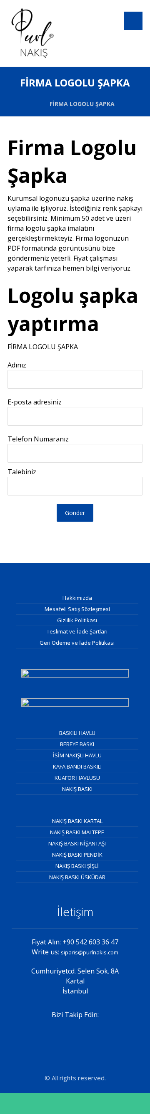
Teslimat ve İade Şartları (77, 631)
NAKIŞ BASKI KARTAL (77, 821)
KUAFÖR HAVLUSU (77, 777)
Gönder (75, 513)
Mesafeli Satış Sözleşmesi (77, 609)
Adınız (17, 365)
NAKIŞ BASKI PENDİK (77, 854)
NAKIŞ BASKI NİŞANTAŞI (77, 843)
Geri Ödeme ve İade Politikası (77, 642)
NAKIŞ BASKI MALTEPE (77, 832)
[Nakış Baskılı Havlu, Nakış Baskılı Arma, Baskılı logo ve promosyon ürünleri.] (33, 33)
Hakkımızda (77, 597)
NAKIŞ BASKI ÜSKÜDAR (77, 877)
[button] (133, 21)
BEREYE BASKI (77, 744)
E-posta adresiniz (35, 402)
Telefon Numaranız (38, 439)
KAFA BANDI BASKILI (77, 766)
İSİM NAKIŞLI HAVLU (77, 755)
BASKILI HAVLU (77, 733)
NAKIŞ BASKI (77, 789)
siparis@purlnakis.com (89, 952)
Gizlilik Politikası (77, 620)
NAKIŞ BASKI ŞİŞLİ (77, 866)
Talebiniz (22, 471)
